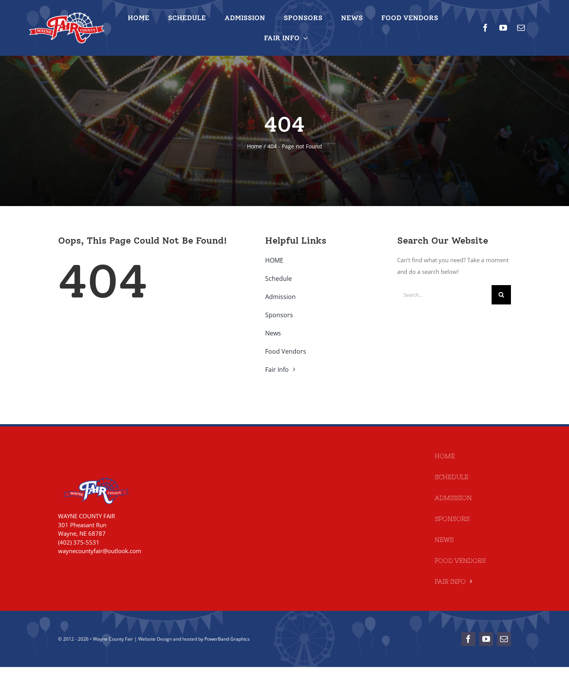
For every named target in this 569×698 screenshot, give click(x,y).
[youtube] (503, 28)
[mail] (521, 28)
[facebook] (485, 28)
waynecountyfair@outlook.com (99, 551)
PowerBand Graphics (227, 639)
